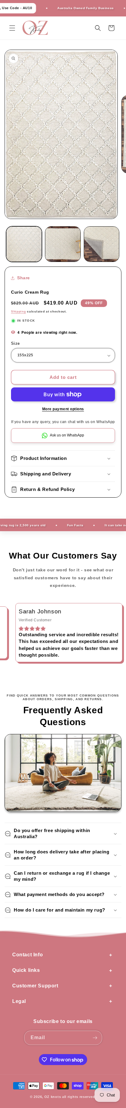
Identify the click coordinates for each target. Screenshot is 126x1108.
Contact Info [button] (27, 954)
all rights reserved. (79, 1097)
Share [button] (23, 277)
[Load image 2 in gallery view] (63, 244)
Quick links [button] (26, 970)
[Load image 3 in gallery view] (102, 244)
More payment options (63, 409)
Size (15, 343)
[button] (12, 28)
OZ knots (52, 1097)
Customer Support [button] (35, 985)
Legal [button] (19, 1001)
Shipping (18, 311)
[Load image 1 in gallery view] (24, 244)
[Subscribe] (95, 1038)
